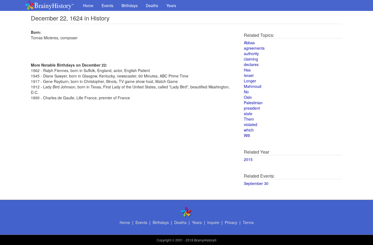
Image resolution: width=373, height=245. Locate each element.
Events (107, 5)
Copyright (164, 240)
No (246, 91)
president (252, 108)
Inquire (213, 222)
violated (250, 124)
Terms (248, 222)
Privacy (231, 222)
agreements (254, 48)
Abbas (249, 42)
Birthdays (130, 5)
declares (251, 64)
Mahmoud (252, 86)
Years (171, 5)
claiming (251, 59)
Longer (250, 80)
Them (249, 119)
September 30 (256, 183)
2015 (248, 159)
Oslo (248, 97)
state (248, 113)
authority (251, 53)
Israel (248, 75)
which (249, 130)
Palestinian (253, 102)
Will (247, 135)
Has (247, 70)
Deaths (152, 5)
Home (88, 5)
